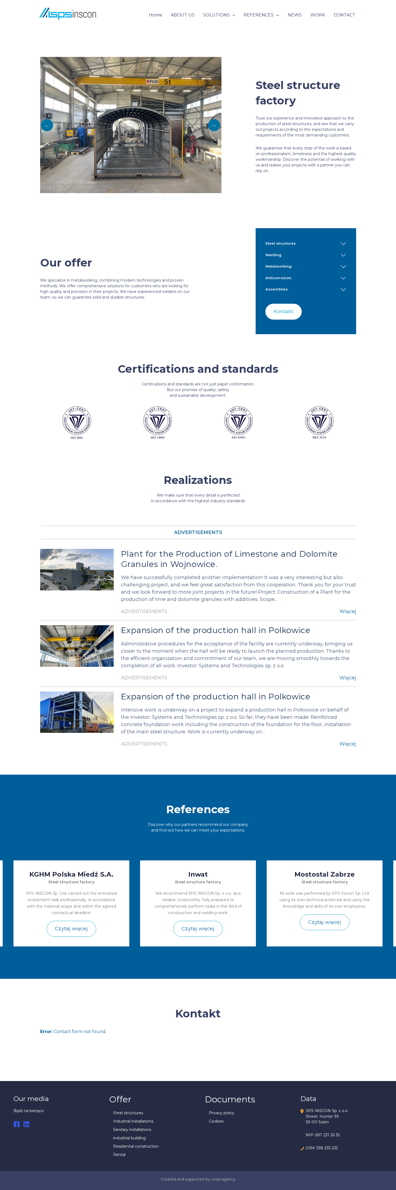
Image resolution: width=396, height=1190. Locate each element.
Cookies (216, 1121)
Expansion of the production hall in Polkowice (216, 630)
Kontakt (283, 311)
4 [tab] (106, 197)
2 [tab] (90, 197)
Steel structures (280, 243)
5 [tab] (114, 197)
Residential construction (136, 1146)
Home (155, 15)
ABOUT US (182, 15)
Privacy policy (221, 1112)
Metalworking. (278, 266)
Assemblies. (277, 289)
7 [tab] (130, 197)
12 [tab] (171, 197)
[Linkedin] (26, 1124)
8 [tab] (138, 197)
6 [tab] (122, 197)
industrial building (129, 1138)
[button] (232, 15)
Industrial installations (133, 1121)
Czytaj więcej (71, 929)
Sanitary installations (132, 1129)
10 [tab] (155, 197)
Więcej (347, 611)
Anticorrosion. (278, 278)
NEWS (295, 15)
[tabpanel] (130, 125)
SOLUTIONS (216, 15)
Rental (119, 1154)
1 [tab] (82, 197)
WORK (317, 15)
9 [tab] (147, 197)
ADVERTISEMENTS (198, 532)
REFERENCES (259, 15)
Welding (273, 255)
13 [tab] (179, 197)
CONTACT (344, 15)
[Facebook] (16, 1124)
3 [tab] (98, 197)
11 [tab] (163, 197)
